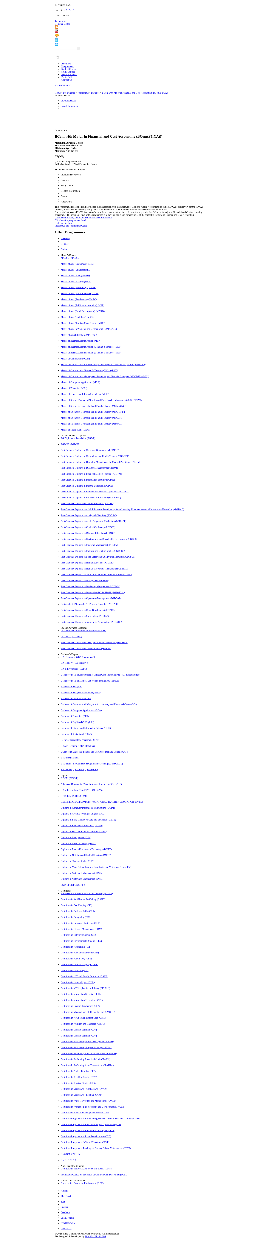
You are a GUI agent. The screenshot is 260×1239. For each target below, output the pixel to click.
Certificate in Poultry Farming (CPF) (78, 1071)
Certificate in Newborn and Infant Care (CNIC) (83, 1018)
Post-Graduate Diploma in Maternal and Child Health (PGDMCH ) (93, 592)
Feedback (65, 1212)
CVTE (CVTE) (68, 1160)
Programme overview (71, 174)
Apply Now (66, 201)
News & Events (69, 74)
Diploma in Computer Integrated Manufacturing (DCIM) (88, 808)
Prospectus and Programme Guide (71, 225)
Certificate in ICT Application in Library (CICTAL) (85, 988)
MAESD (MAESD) (70, 258)
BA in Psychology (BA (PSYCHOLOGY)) (81, 790)
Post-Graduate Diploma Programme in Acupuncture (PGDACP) (91, 622)
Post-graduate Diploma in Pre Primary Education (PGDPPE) (89, 604)
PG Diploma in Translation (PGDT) (78, 438)
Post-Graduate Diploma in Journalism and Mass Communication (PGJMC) (96, 574)
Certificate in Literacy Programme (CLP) (80, 1006)
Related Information (70, 191)
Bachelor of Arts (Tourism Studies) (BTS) (81, 692)
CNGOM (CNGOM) (71, 1154)
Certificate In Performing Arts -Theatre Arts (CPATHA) (87, 1065)
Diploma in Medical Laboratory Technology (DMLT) (86, 849)
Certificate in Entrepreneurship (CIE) (78, 935)
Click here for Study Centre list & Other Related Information (83, 217)
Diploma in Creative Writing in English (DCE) (83, 813)
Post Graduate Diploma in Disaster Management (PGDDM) (89, 468)
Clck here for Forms (64, 223)
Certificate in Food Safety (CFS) (76, 958)
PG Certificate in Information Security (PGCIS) (83, 630)
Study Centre (67, 185)
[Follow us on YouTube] (56, 32)
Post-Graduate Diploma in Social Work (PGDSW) (85, 616)
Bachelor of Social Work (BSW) (76, 734)
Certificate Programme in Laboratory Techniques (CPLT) (88, 1130)
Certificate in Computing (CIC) (75, 917)
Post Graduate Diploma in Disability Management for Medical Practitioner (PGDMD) (101, 462)
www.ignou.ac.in (63, 85)
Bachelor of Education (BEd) (75, 716)
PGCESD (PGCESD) (71, 636)
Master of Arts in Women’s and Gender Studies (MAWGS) (89, 329)
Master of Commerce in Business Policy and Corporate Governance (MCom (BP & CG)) (103, 364)
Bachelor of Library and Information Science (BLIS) (86, 728)
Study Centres (68, 71)
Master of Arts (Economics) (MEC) (77, 264)
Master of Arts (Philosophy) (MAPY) (78, 287)
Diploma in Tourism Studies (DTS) (77, 861)
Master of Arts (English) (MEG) (76, 269)
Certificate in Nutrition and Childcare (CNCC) (83, 1024)
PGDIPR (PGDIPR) (70, 444)
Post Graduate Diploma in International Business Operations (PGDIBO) (95, 491)
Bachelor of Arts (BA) (71, 686)
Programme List (68, 100)
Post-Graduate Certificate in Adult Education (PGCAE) (87, 503)
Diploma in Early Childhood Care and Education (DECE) (88, 819)
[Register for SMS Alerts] (57, 36)
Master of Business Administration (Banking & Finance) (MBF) (91, 347)
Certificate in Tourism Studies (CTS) (78, 1083)
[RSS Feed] (56, 28)
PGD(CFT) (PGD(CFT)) (73, 885)
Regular (64, 244)
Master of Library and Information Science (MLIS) (85, 394)
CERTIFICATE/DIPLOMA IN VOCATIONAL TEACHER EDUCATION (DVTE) (102, 802)
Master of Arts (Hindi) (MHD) (75, 275)
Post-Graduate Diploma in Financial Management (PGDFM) (89, 545)
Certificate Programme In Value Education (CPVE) (85, 1142)
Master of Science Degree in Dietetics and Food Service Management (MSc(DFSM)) (101, 400)
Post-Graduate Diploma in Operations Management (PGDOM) (91, 598)
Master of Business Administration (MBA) (81, 340)
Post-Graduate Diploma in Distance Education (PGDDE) (88, 533)
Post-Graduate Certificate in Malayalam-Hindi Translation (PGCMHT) (94, 642)
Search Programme (70, 106)
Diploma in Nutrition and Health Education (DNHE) (86, 855)
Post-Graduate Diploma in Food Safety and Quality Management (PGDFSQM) (98, 557)
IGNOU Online (68, 1223)
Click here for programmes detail (70, 220)
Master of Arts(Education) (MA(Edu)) (79, 335)
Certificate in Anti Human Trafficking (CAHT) (83, 899)
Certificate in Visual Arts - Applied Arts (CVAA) (84, 1089)
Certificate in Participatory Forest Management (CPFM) (87, 1041)
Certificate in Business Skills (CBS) (78, 911)
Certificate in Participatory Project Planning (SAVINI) (86, 1047)
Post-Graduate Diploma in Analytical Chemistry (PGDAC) (89, 515)
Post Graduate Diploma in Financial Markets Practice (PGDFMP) (92, 474)
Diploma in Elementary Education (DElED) (81, 825)
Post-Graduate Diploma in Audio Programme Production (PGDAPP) (93, 521)
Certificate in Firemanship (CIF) (76, 946)
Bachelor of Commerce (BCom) (76, 698)
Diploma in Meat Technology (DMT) (78, 843)
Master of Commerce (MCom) (75, 358)
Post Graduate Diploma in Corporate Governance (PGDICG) (90, 450)
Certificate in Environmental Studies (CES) (81, 941)
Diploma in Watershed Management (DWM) (82, 873)
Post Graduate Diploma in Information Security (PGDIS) (88, 479)
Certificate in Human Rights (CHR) (78, 982)
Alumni (64, 1190)
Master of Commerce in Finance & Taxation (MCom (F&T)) (89, 370)
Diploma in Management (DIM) (76, 837)
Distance (95, 92)
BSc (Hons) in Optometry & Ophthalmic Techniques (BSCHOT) (92, 763)
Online (64, 249)
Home (58, 92)
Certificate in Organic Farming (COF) (79, 1029)
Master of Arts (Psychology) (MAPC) (79, 299)
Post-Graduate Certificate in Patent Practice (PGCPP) (86, 648)
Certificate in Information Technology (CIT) (82, 1000)
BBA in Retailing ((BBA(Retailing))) (78, 746)
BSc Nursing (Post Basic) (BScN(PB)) (79, 769)
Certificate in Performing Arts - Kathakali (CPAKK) (85, 1059)
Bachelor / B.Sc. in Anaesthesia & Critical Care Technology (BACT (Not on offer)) (100, 674)
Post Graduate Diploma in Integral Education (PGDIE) (87, 485)
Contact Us (67, 80)
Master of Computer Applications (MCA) (80, 382)
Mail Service (67, 1196)
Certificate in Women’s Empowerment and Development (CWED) (92, 1106)
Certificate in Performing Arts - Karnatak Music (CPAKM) (89, 1053)
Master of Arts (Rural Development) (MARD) (83, 311)
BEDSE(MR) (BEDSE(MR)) (75, 796)
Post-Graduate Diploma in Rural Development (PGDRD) (88, 610)
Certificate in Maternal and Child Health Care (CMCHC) (88, 1012)
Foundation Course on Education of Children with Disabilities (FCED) (94, 1174)
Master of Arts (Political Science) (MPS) (80, 293)
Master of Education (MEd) (74, 388)
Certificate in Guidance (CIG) (75, 970)
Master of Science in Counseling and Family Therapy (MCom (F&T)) (94, 406)
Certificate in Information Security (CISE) (81, 994)
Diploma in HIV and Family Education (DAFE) (84, 831)
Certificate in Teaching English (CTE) (79, 1077)
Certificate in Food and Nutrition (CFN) (80, 952)
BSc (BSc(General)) (70, 757)
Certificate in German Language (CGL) (79, 964)
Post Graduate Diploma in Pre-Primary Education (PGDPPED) (91, 497)
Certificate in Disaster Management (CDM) (81, 929)
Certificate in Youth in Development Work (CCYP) (85, 1112)
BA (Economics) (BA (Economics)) (78, 657)
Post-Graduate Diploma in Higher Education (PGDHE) (87, 562)
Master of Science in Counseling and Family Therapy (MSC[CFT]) (93, 412)
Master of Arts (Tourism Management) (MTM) (83, 323)
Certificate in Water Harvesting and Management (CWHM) (89, 1100)
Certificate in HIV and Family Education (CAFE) (84, 976)
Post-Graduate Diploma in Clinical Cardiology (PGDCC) (88, 527)
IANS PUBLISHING (95, 1236)
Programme (83, 92)
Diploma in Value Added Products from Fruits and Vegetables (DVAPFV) (96, 867)
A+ (74, 10)
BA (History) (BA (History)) (74, 663)
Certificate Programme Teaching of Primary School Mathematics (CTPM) (96, 1148)
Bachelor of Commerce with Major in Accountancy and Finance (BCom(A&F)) (99, 704)
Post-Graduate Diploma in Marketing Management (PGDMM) (90, 586)
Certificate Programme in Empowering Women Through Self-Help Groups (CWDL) (101, 1118)
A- (70, 10)
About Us (66, 63)
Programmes (67, 66)
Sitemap (64, 1207)
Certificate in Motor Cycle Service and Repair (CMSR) (87, 1168)
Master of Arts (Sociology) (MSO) (77, 317)
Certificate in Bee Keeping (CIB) (76, 905)
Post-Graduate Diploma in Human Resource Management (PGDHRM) (94, 568)
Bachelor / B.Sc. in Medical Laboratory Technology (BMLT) (90, 680)
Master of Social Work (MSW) (75, 429)
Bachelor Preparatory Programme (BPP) (80, 740)
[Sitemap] (56, 45)
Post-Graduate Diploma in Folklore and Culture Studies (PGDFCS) (93, 551)
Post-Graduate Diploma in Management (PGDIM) (84, 580)
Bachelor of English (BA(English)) (77, 722)
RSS (63, 1201)
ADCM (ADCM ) (69, 778)
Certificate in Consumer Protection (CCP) (80, 923)
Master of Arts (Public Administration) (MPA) (82, 305)
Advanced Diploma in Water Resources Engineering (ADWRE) (91, 784)
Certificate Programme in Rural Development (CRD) (86, 1136)
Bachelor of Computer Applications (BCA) (81, 710)
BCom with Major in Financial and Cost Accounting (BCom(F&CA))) (135, 92)
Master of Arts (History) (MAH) (76, 281)
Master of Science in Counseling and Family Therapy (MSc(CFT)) (92, 423)
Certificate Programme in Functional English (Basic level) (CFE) (91, 1124)
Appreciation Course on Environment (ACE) (82, 1183)
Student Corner (68, 69)
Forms (64, 196)
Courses (64, 180)
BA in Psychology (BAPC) (74, 669)
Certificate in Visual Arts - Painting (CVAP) (81, 1095)
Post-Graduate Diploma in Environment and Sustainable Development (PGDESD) (100, 539)
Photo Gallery (68, 77)
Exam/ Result (67, 1217)
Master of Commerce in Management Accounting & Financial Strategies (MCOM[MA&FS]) (105, 376)
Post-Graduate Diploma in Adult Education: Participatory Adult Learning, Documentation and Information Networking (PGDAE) (122, 509)
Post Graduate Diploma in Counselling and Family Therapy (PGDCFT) (95, 456)
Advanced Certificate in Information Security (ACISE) (87, 893)
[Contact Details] (56, 41)
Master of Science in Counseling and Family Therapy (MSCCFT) (92, 418)
